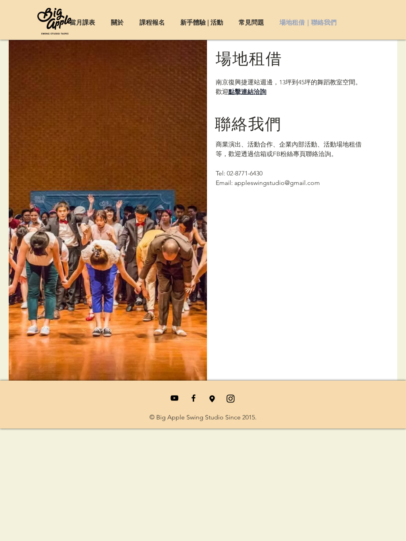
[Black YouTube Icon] (174, 398)
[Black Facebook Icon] (193, 398)
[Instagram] (230, 398)
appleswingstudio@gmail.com (277, 183)
